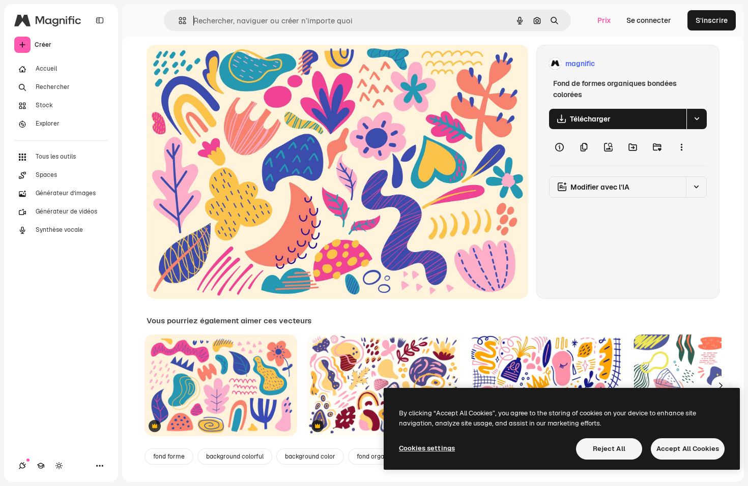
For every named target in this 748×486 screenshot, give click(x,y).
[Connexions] (22, 466)
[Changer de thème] (59, 466)
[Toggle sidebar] (100, 20)
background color (310, 456)
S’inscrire (712, 20)
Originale (213, 64)
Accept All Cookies (687, 448)
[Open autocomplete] (178, 20)
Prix (604, 20)
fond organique (378, 456)
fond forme (169, 456)
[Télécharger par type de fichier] (696, 119)
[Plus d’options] (681, 147)
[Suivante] (720, 385)
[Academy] (41, 466)
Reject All (609, 448)
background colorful (235, 456)
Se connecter (648, 20)
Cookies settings (427, 448)
